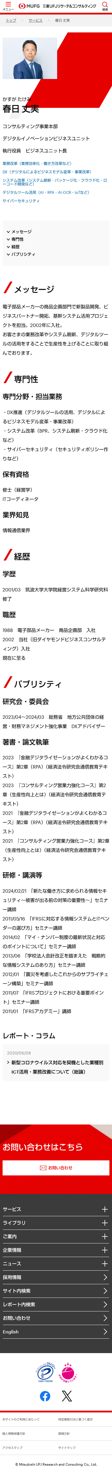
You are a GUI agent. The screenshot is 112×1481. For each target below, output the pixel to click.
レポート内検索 (19, 1304)
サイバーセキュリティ (21, 201)
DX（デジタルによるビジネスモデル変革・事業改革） (48, 172)
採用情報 (12, 1277)
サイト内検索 (16, 1290)
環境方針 (64, 1433)
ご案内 (10, 1236)
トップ (11, 20)
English (11, 1331)
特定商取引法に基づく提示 (75, 1419)
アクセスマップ (12, 1447)
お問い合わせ (16, 1318)
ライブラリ (14, 1222)
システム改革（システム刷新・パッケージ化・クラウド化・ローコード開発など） (55, 182)
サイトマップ (67, 1447)
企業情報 (12, 1250)
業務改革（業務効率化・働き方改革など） (38, 164)
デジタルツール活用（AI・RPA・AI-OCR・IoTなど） (47, 193)
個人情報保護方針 (13, 1433)
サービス (36, 20)
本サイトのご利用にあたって (21, 1419)
